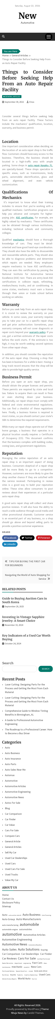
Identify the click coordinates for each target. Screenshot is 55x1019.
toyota (13, 974)
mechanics (18, 239)
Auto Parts (10, 764)
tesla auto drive (40, 971)
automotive (12, 934)
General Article (12, 841)
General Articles (13, 847)
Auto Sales (9, 949)
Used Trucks (11, 874)
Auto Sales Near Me (15, 769)
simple (30, 971)
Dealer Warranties (7, 963)
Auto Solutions (28, 949)
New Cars (36, 966)
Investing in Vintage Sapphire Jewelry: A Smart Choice (23, 618)
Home (5, 894)
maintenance (6, 967)
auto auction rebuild (15, 915)
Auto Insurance (13, 758)
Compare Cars (12, 835)
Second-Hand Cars (21, 971)
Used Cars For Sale (15, 869)
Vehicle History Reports (9, 979)
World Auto (24, 978)
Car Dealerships (30, 953)
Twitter (28, 537)
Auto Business (12, 753)
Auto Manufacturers (28, 919)
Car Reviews (9, 958)
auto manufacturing (10, 925)
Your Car (34, 979)
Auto (7, 747)
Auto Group (8, 919)
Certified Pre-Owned (43, 959)
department (18, 963)
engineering (27, 963)
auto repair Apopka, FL (40, 165)
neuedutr (27, 967)
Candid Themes (35, 1012)
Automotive (11, 780)
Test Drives (5, 975)
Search (7, 663)
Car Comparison (13, 813)
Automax (10, 775)
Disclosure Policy (11, 902)
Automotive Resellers (35, 945)
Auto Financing (46, 915)
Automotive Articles (15, 786)
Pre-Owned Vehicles (8, 971)
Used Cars (10, 863)
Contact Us (8, 898)
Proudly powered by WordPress (23, 1009)
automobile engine (10, 929)
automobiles (25, 929)
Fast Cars (37, 962)
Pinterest (45, 537)
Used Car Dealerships (16, 858)
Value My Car (11, 880)
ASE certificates (24, 217)
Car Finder (10, 819)
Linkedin (11, 544)
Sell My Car (10, 852)
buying (44, 949)
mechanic (17, 966)
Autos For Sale (12, 802)
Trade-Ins (20, 975)
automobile (29, 924)
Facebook (11, 537)
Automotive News (14, 797)
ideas (45, 963)
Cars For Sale (12, 830)
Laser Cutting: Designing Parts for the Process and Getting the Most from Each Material (26, 688)
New (27, 16)
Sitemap (6, 906)
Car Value (10, 824)
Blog (7, 808)
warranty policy (37, 332)
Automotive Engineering (18, 791)
